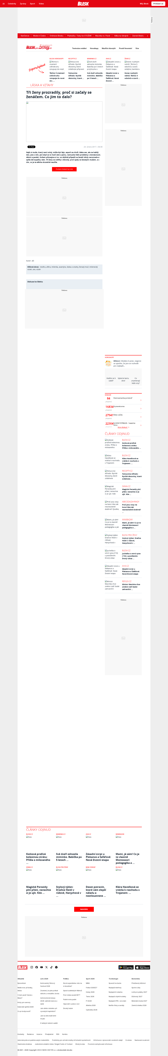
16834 (109, 407)
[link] (31, 967)
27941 (109, 415)
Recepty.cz (72, 59)
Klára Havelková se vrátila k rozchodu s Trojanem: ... (130, 461)
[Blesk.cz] (83, 4)
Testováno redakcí (79, 48)
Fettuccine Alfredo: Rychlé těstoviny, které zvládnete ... (132, 476)
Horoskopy (94, 48)
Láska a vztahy (41, 85)
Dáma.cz (126, 486)
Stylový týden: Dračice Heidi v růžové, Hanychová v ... (131, 540)
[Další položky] (147, 36)
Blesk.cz (126, 440)
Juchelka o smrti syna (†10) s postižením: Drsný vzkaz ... (131, 556)
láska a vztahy (72, 267)
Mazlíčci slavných (109, 48)
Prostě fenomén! (125, 48)
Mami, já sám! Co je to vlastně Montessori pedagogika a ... (131, 525)
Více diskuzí (123, 427)
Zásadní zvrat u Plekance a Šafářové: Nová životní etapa (131, 571)
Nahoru (84, 909)
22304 (109, 423)
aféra (48, 267)
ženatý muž (84, 267)
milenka (55, 267)
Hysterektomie (119, 406)
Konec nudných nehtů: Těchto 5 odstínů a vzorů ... (132, 75)
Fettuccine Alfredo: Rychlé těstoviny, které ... (76, 75)
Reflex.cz (126, 581)
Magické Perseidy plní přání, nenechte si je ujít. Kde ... (131, 491)
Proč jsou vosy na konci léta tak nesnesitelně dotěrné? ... (131, 508)
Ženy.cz (127, 59)
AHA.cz (108, 59)
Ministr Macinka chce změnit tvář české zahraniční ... (131, 586)
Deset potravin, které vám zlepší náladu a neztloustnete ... (96, 889)
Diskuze (108, 395)
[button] (126, 967)
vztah (38, 269)
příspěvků (109, 402)
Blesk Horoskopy (56, 59)
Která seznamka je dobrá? (123, 398)
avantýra (62, 267)
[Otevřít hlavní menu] (3, 3)
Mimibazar (127, 519)
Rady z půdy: (118, 415)
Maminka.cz (91, 59)
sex (34, 269)
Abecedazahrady (130, 501)
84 (108, 398)
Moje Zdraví (90, 867)
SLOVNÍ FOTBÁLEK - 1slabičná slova (124, 424)
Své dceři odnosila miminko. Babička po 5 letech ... (94, 75)
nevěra (43, 267)
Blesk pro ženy (129, 535)
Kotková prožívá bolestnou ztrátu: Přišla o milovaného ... (131, 445)
